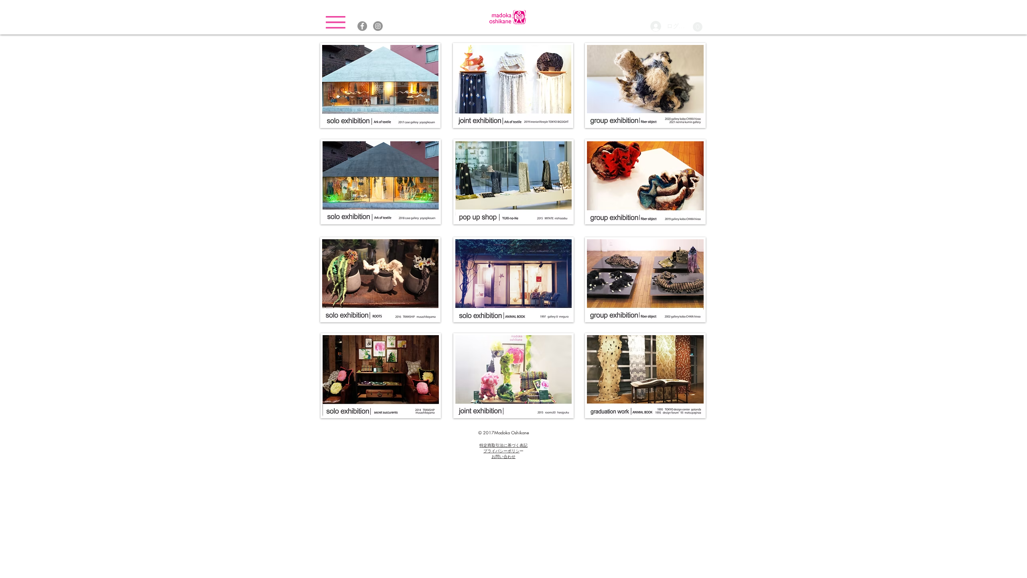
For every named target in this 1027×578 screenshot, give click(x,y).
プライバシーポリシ (501, 451)
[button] (697, 27)
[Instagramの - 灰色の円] (378, 26)
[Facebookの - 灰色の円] (362, 26)
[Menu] (335, 22)
